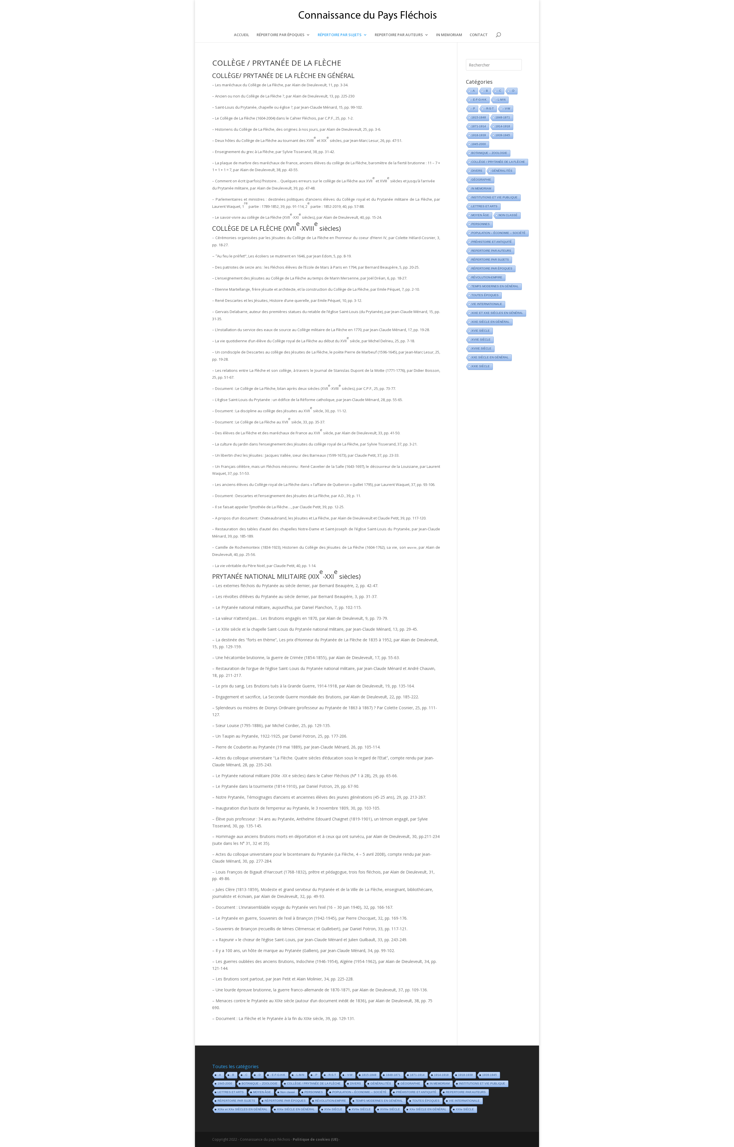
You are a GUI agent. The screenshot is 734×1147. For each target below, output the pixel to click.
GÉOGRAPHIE (481, 179)
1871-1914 (478, 126)
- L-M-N (500, 99)
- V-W (506, 108)
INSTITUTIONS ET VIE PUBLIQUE (494, 197)
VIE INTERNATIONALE (486, 304)
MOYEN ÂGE (480, 215)
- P (473, 108)
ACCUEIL (241, 35)
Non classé (508, 215)
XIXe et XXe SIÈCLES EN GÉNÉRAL (497, 312)
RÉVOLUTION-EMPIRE (486, 277)
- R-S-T (489, 108)
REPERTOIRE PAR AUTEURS (399, 35)
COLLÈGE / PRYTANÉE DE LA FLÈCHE (276, 63)
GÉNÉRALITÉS (502, 170)
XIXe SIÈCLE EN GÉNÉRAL (490, 321)
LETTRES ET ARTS (484, 206)
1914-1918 (502, 126)
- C (499, 90)
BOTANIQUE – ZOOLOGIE (489, 153)
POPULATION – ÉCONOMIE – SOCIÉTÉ (498, 233)
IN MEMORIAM (449, 35)
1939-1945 (502, 135)
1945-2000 (478, 144)
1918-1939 (478, 135)
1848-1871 (502, 117)
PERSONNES (480, 224)
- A (473, 90)
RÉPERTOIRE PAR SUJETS (340, 35)
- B (486, 90)
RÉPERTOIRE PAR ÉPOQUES (280, 35)
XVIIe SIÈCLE (481, 339)
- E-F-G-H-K (479, 99)
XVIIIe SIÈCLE (481, 348)
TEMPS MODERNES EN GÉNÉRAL (495, 286)
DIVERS (476, 170)
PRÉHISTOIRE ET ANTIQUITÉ (491, 241)
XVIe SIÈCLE (480, 330)
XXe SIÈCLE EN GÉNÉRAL (490, 357)
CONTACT (479, 35)
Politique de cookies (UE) (315, 1139)
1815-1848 (478, 117)
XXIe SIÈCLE (480, 366)
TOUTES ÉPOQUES (485, 295)
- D (512, 90)
